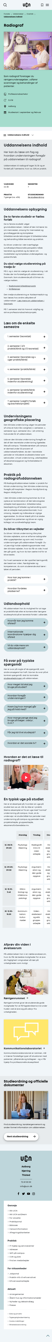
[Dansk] (26, 5)
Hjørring (26, 1171)
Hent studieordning (17, 1137)
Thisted (26, 1175)
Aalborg (26, 1167)
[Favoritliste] (42, 5)
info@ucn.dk (26, 1186)
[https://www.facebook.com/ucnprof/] (18, 1194)
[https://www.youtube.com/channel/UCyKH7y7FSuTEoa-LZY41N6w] (28, 1194)
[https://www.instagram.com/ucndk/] (33, 1194)
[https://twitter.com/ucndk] (23, 1194)
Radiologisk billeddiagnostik (22, 286)
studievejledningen (13, 678)
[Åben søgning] (5, 5)
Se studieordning (36, 197)
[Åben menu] (47, 5)
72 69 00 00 (26, 1182)
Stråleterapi (14, 289)
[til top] (47, 1335)
